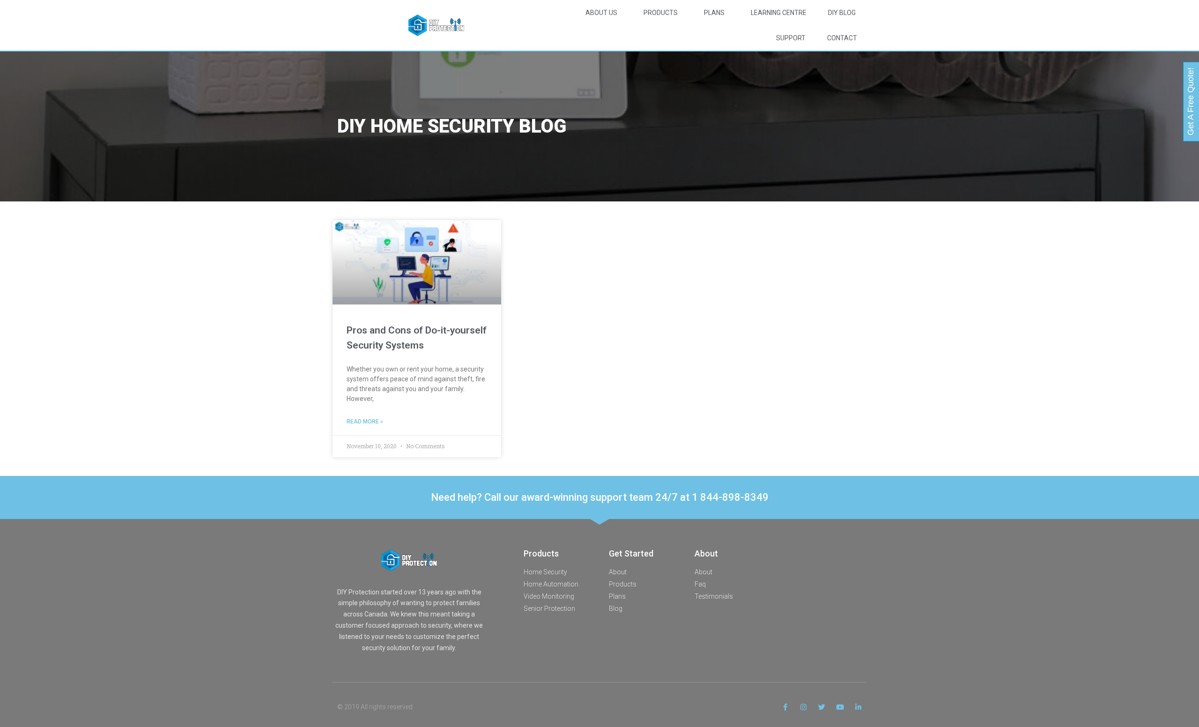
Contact (842, 38)
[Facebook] (785, 707)
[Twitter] (821, 707)
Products (661, 12)
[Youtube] (840, 707)
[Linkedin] (858, 707)
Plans (714, 12)
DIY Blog (842, 12)
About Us (601, 12)
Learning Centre (779, 12)
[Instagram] (803, 707)
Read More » (365, 421)
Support (791, 38)
